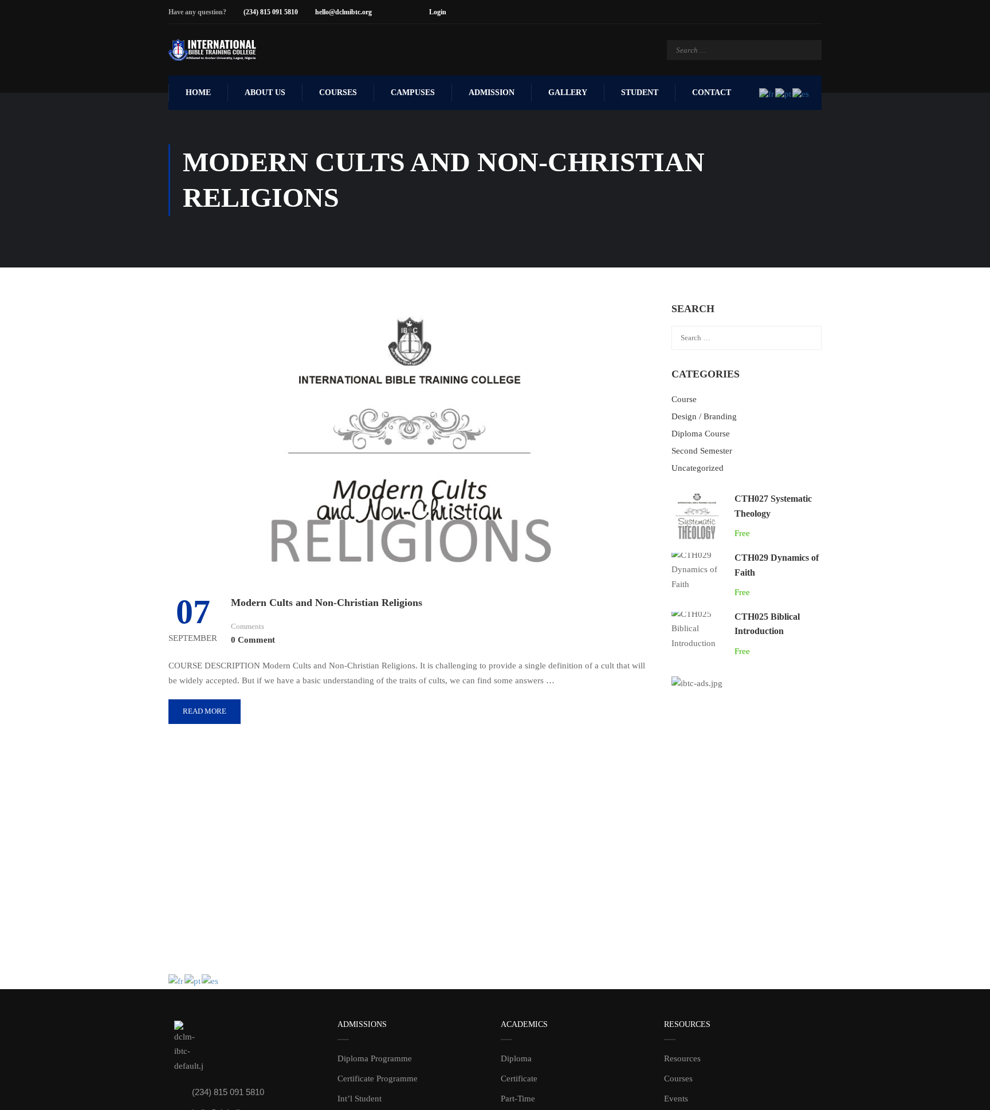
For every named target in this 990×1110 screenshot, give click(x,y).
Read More (204, 711)
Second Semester (701, 450)
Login (437, 12)
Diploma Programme (374, 1058)
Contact (711, 92)
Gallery (567, 92)
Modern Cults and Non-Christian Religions (326, 602)
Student (639, 92)
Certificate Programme (377, 1078)
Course (684, 399)
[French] (767, 92)
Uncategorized (697, 468)
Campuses (413, 92)
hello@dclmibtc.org (343, 12)
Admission (491, 92)
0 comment (253, 639)
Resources (682, 1058)
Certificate (519, 1078)
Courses (338, 92)
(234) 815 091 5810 (270, 12)
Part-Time (518, 1098)
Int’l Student (359, 1098)
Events (676, 1098)
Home (198, 92)
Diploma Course (700, 433)
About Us (265, 92)
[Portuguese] (783, 92)
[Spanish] (801, 92)
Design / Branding (704, 416)
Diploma (516, 1058)
